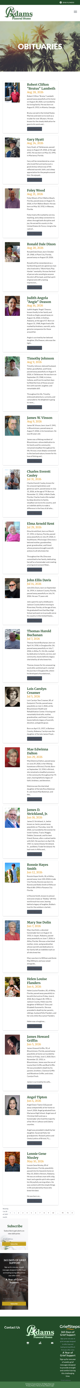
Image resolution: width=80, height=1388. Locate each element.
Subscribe (14, 1244)
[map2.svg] (40, 1343)
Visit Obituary (34, 129)
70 (62, 1213)
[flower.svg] (28, 1343)
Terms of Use (40, 1386)
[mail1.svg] (52, 1343)
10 (53, 1213)
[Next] (72, 1213)
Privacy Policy (30, 1386)
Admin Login (50, 1386)
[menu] (75, 11)
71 (68, 1213)
